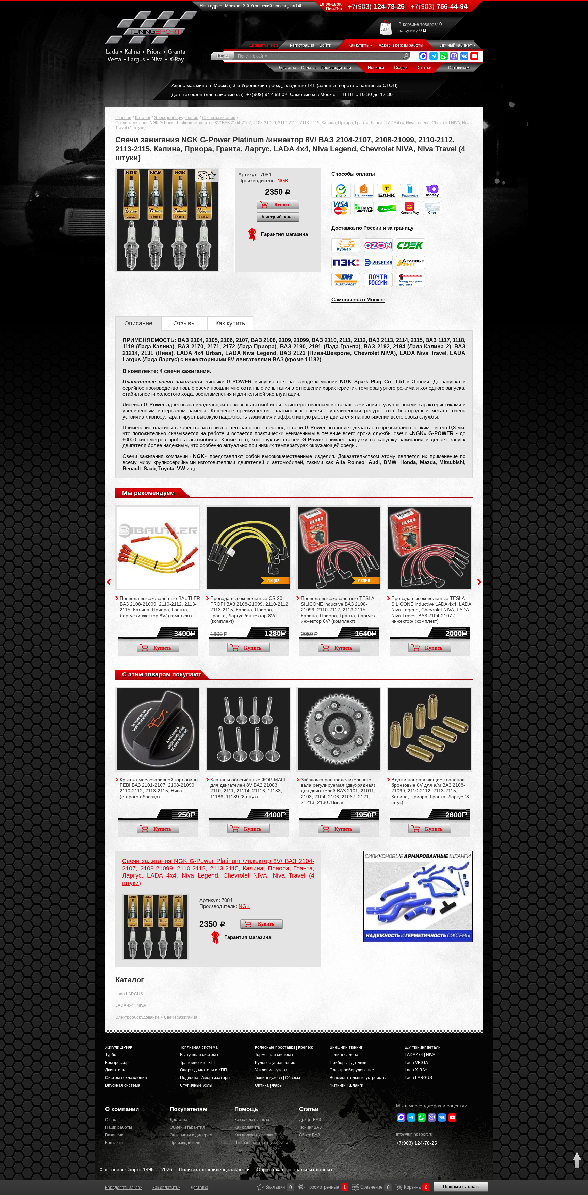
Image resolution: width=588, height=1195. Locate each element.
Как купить (358, 45)
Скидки (401, 67)
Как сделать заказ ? (253, 1119)
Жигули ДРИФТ (119, 1047)
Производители (336, 67)
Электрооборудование (176, 117)
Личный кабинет (456, 45)
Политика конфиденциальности (214, 1169)
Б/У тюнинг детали (423, 1047)
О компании (122, 1109)
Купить (282, 204)
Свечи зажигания (218, 117)
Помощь (246, 1109)
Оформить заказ (461, 1186)
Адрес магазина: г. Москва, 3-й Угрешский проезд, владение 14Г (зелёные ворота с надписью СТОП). (285, 85)
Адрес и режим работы (401, 45)
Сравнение (355, 1187)
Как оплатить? (166, 1187)
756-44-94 (439, 6)
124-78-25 (376, 6)
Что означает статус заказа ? (261, 1142)
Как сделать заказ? (123, 1187)
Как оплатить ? (248, 1127)
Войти (325, 45)
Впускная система (122, 1085)
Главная (123, 117)
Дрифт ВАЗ (310, 1119)
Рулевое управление (275, 1062)
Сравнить (202, 175)
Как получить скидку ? (255, 1135)
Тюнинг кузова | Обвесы (277, 1077)
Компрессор (117, 1062)
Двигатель (115, 1070)
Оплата (308, 67)
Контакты (114, 1142)
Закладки (260, 1187)
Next (479, 581)
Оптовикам (458, 67)
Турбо (110, 1054)
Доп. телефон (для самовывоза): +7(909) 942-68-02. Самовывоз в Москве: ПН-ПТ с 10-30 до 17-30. (283, 94)
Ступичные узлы (196, 1085)
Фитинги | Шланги (346, 1085)
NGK (283, 180)
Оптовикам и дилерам (191, 1135)
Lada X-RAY (416, 1070)
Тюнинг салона (344, 1054)
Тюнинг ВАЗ (310, 1127)
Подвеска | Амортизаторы (205, 1077)
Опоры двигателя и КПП (203, 1070)
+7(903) (416, 1143)
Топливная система (199, 1047)
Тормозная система (274, 1054)
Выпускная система (199, 1054)
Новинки (376, 67)
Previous (109, 581)
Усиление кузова (271, 1070)
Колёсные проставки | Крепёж (284, 1047)
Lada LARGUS (129, 994)
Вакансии (114, 1135)
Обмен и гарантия (187, 1127)
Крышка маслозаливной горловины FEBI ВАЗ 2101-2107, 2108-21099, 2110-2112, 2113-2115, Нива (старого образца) (159, 788)
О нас (110, 1119)
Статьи (424, 67)
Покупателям (188, 1109)
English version (263, 45)
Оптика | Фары (269, 1085)
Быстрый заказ (278, 216)
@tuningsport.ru (414, 1134)
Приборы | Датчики (348, 1062)
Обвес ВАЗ (309, 1135)
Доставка (287, 67)
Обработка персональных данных (294, 1169)
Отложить (212, 175)
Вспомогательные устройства (359, 1077)
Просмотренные (301, 1187)
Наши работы (118, 1127)
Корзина (398, 1187)
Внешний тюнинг (346, 1047)
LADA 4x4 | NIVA (130, 1005)
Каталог (142, 117)
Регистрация (302, 45)
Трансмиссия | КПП (198, 1062)
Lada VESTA (416, 1062)
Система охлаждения (126, 1077)
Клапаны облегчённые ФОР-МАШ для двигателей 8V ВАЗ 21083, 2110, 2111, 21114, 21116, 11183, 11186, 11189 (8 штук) (247, 788)
